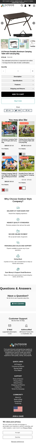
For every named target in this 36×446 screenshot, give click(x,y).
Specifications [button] (17, 80)
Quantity (4, 67)
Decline (17, 437)
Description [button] (17, 76)
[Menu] (34, 5)
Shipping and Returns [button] (17, 88)
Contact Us (18, 387)
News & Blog (18, 399)
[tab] (18, 76)
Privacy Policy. (27, 428)
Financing (18, 403)
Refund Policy (18, 383)
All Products (18, 364)
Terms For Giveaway (18, 389)
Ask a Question (19, 303)
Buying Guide (18, 368)
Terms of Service (18, 379)
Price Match (18, 370)
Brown (3, 190)
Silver (24, 154)
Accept (17, 432)
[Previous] (2, 23)
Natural (24, 188)
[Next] (34, 23)
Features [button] (18, 84)
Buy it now (18, 101)
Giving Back (18, 401)
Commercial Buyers (18, 366)
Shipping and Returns (18, 385)
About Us (18, 397)
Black (3, 154)
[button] (21, 6)
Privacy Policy (18, 381)
